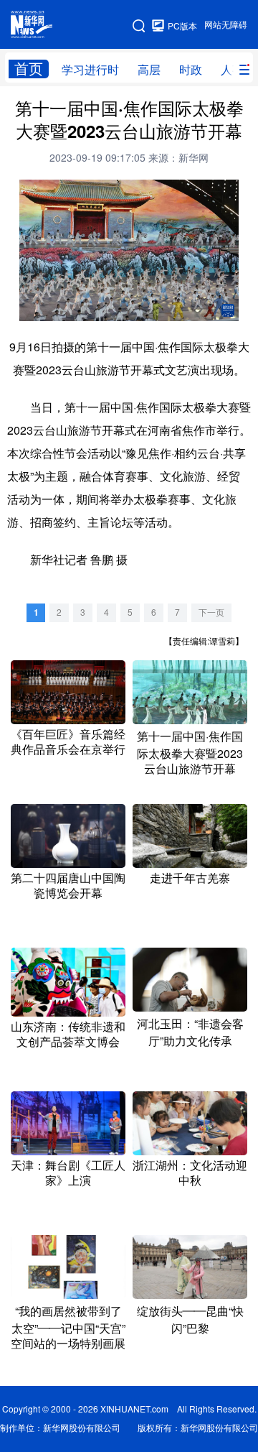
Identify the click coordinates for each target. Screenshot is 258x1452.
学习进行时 (90, 69)
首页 (28, 68)
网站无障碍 (225, 24)
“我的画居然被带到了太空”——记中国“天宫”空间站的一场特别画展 (68, 1327)
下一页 (211, 612)
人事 (232, 69)
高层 (149, 69)
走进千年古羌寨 (190, 878)
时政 (190, 69)
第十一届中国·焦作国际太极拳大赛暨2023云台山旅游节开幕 (190, 752)
